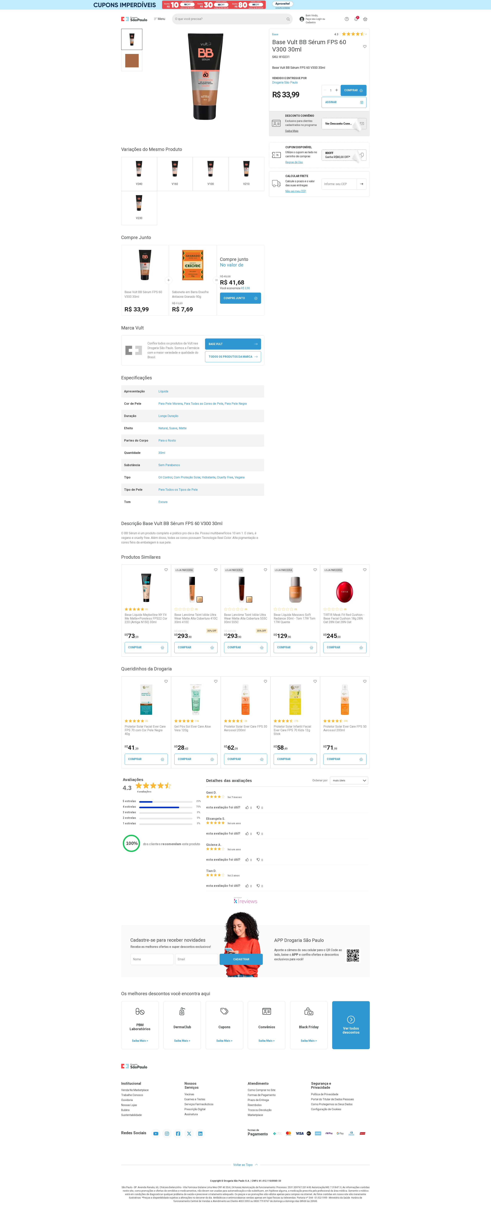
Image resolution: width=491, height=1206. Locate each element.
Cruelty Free (225, 477)
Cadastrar (241, 959)
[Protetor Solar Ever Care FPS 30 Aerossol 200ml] (245, 699)
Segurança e (321, 1085)
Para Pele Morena (170, 403)
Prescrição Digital (195, 1109)
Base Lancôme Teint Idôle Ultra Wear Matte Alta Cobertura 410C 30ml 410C (195, 618)
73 (131, 636)
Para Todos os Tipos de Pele (178, 489)
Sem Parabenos (169, 465)
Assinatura (191, 1114)
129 (282, 636)
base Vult (216, 344)
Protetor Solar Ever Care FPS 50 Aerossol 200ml (345, 728)
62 (231, 747)
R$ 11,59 (177, 303)
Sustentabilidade (131, 1115)
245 (332, 636)
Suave (173, 428)
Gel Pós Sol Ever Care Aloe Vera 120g (192, 728)
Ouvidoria (127, 1100)
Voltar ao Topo (243, 1165)
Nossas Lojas (129, 1105)
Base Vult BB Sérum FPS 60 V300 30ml (143, 294)
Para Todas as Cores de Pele (203, 403)
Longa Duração (168, 416)
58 (281, 747)
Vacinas (189, 1094)
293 (183, 636)
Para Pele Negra (236, 403)
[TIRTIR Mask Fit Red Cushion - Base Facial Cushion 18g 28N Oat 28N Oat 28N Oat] (345, 588)
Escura (162, 502)
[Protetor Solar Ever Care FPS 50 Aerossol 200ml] (345, 699)
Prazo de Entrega (258, 1100)
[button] (131, 39)
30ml (161, 453)
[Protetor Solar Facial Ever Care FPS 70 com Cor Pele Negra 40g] (146, 699)
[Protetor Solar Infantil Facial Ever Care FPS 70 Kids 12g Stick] (295, 699)
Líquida (163, 391)
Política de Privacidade (324, 1094)
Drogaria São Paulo (285, 82)
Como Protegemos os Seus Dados (332, 1104)
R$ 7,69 (182, 309)
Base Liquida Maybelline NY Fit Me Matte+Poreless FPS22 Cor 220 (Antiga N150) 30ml (146, 618)
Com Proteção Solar (187, 477)
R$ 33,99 (136, 309)
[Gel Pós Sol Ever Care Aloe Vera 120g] (196, 699)
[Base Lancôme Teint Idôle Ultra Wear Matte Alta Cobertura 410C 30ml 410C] (196, 588)
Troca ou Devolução (260, 1110)
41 (131, 747)
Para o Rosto (167, 440)
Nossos (192, 1085)
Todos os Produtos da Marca (230, 356)
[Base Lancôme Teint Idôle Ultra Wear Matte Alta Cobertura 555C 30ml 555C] (245, 588)
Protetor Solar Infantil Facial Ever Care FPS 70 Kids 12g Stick (292, 730)
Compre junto (234, 298)
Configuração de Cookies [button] (326, 1109)
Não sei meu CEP (295, 191)
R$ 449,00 (180, 631)
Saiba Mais (291, 130)
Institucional (131, 1083)
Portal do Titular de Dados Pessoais (332, 1099)
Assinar (331, 102)
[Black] (245, 5)
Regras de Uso (294, 162)
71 (330, 747)
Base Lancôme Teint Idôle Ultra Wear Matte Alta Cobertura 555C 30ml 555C (245, 618)
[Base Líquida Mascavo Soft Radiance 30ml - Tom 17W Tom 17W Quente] (295, 588)
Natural (163, 428)
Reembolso (255, 1105)
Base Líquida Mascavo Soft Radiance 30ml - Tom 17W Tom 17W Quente (294, 618)
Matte (183, 428)
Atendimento (258, 1083)
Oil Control (165, 477)
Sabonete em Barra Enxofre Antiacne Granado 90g (190, 294)
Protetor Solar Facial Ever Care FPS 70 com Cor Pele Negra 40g (145, 730)
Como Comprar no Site (261, 1090)
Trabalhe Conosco (132, 1095)
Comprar (351, 90)
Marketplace (255, 1115)
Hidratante (209, 477)
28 (181, 747)
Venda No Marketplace (135, 1090)
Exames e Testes (195, 1099)
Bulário (125, 1110)
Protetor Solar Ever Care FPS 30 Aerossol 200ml (245, 728)
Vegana (240, 477)
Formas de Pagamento (262, 1095)
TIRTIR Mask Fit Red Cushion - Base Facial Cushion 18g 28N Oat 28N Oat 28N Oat (343, 618)
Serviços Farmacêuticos (199, 1104)
